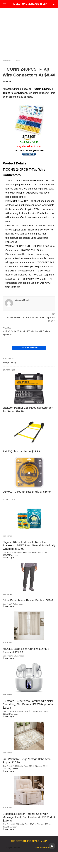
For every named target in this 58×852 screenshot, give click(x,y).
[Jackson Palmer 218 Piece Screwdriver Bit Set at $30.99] (29, 388)
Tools (17, 60)
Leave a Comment (29, 347)
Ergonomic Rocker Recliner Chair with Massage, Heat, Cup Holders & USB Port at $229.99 (29, 817)
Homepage (7, 60)
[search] (53, 4)
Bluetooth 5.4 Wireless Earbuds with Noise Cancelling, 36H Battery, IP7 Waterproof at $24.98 (28, 704)
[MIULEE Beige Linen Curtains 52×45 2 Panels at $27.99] (29, 625)
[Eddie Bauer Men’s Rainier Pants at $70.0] (29, 577)
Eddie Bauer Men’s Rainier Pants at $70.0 (28, 600)
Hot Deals (7, 536)
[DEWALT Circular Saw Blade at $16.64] (29, 472)
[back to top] (52, 846)
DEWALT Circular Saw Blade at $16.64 (27, 491)
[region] (29, 31)
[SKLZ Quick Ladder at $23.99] (29, 432)
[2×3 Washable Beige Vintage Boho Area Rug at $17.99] (29, 736)
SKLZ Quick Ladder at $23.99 (21, 451)
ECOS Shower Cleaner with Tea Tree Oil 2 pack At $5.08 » (31, 319)
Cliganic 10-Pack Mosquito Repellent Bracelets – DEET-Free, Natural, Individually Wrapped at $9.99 (29, 545)
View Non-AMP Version (44, 848)
